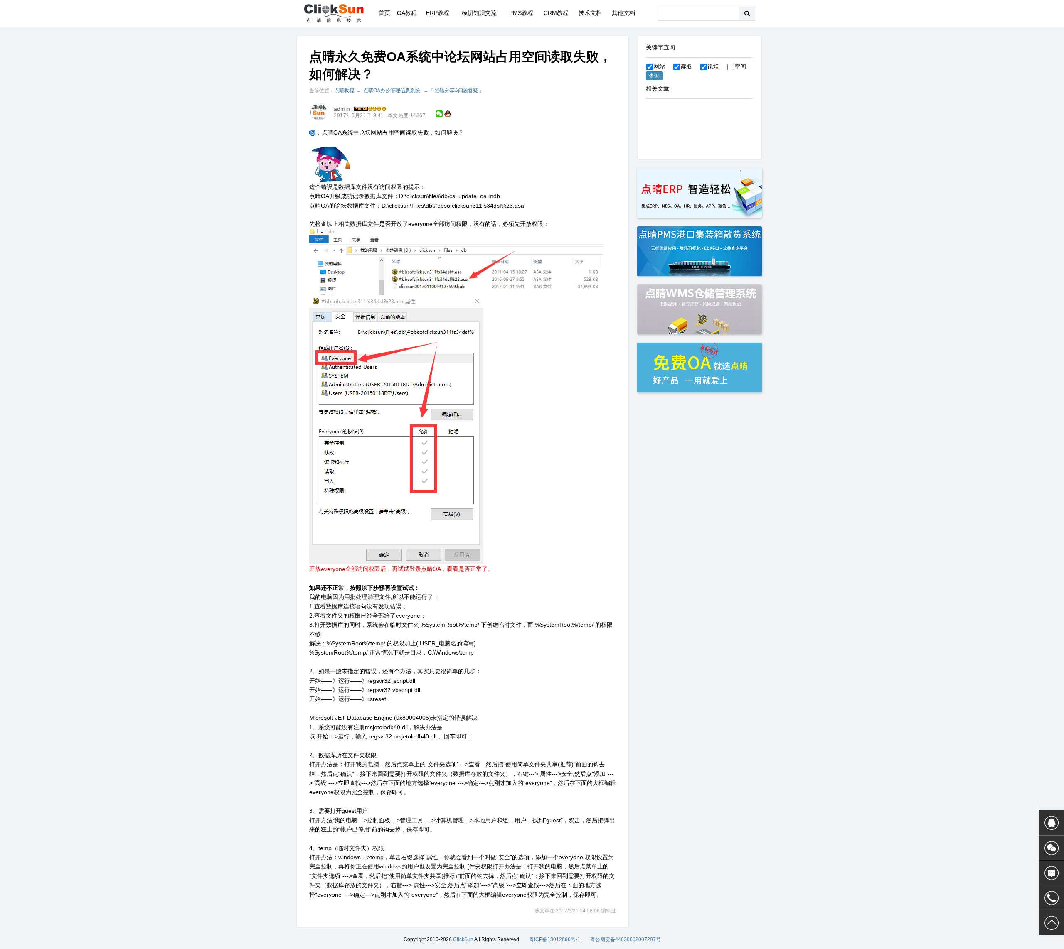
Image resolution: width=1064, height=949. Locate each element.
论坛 (713, 66)
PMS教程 (521, 13)
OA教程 (407, 13)
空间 (740, 66)
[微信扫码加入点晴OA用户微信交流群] (1051, 848)
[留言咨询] (1051, 873)
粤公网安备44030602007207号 (625, 939)
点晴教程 (344, 90)
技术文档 (590, 13)
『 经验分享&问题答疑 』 (456, 90)
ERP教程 (437, 13)
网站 (659, 66)
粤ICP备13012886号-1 (554, 939)
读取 (686, 66)
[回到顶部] (1051, 922)
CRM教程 (556, 13)
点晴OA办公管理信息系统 (391, 90)
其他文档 (623, 13)
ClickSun (463, 939)
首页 (384, 13)
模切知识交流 (479, 13)
